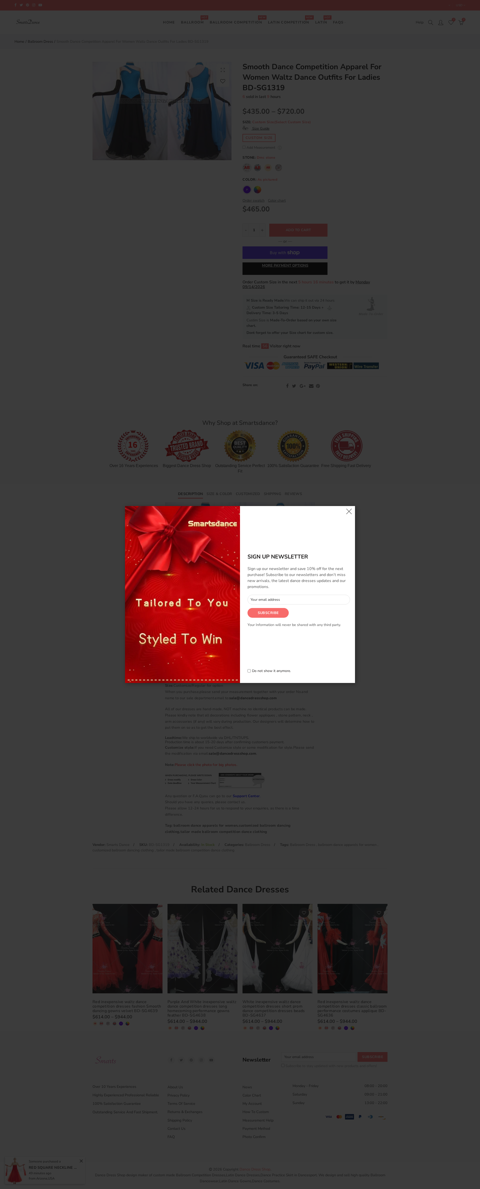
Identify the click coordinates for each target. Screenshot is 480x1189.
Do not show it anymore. (271, 671)
